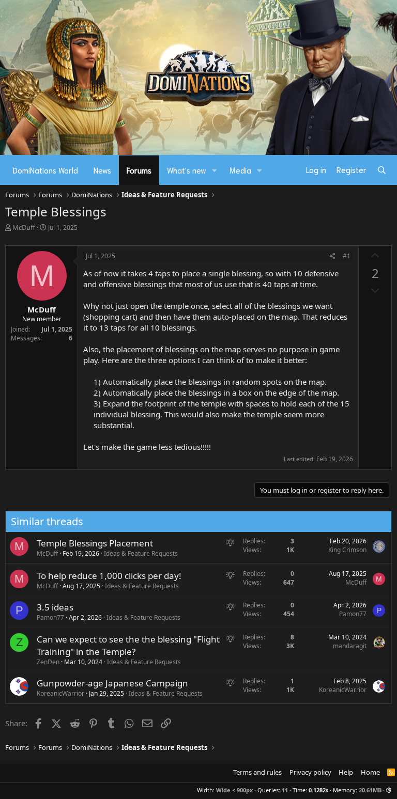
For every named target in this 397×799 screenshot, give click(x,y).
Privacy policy (310, 772)
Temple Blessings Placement (95, 543)
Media (240, 170)
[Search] (382, 170)
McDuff (23, 227)
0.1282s (318, 790)
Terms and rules (257, 772)
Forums (139, 170)
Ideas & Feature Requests (141, 553)
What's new (186, 170)
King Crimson (347, 549)
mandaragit (350, 645)
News (102, 170)
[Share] (332, 256)
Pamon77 (50, 617)
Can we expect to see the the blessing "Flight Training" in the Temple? (128, 645)
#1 (346, 256)
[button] (214, 170)
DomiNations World (45, 170)
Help (346, 772)
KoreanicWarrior (60, 693)
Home (370, 772)
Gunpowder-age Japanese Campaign (112, 683)
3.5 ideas (55, 607)
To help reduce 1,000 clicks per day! (109, 576)
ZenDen (48, 661)
